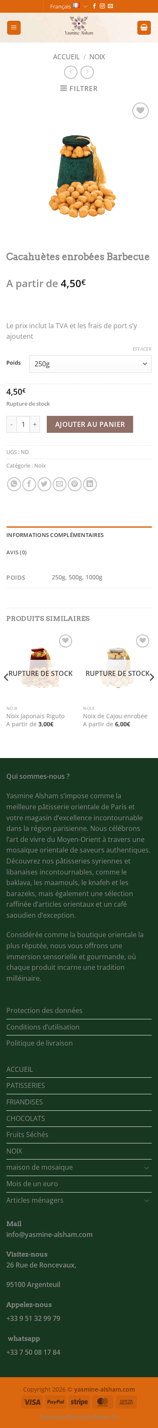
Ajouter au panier (90, 424)
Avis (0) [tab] (16, 552)
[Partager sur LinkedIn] (90, 484)
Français (60, 6)
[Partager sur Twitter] (44, 484)
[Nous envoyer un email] (110, 6)
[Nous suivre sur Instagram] (102, 6)
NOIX (14, 1151)
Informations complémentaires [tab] (55, 535)
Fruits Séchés (27, 1134)
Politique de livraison (39, 1043)
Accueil (66, 56)
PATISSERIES (25, 1085)
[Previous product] (87, 72)
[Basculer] (147, 1167)
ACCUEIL (19, 1069)
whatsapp (24, 1338)
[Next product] (70, 72)
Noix (97, 56)
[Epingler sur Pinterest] (75, 484)
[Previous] (7, 694)
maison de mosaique (39, 1167)
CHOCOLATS (25, 1118)
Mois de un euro (32, 1183)
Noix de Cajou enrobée (115, 716)
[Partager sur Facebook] (29, 484)
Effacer (142, 349)
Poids (13, 363)
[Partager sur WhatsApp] (14, 484)
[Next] (151, 694)
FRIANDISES (24, 1102)
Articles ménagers (35, 1200)
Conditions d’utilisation (43, 1027)
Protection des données (44, 1010)
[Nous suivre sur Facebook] (94, 6)
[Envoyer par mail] (60, 484)
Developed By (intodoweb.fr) (79, 1417)
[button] (14, 28)
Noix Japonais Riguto (35, 716)
